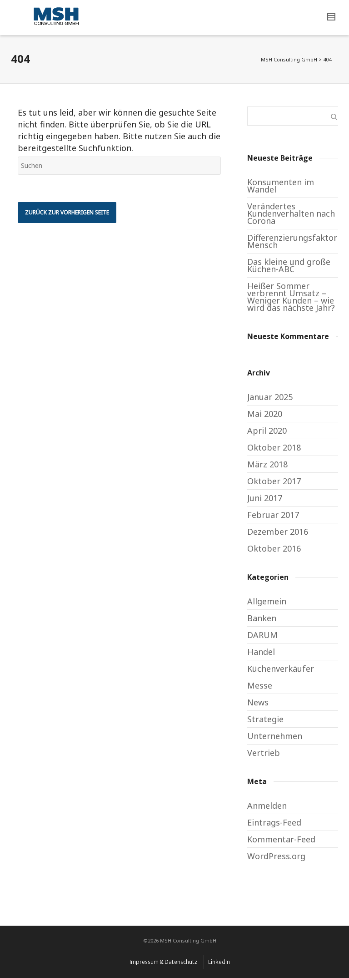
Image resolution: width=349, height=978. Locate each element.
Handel (261, 651)
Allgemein (266, 601)
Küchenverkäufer (280, 668)
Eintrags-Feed (274, 822)
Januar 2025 (270, 396)
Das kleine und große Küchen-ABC (288, 265)
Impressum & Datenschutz (163, 961)
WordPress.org (276, 856)
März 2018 (267, 464)
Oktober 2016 (274, 548)
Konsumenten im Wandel (280, 186)
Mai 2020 (264, 413)
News (258, 702)
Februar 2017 (273, 514)
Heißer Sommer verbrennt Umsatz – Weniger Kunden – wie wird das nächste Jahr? (291, 296)
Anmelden (267, 805)
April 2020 (267, 430)
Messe (259, 685)
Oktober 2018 (274, 447)
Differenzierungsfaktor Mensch (292, 241)
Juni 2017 (264, 497)
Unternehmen (274, 735)
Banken (261, 618)
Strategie (265, 719)
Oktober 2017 (274, 481)
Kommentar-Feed (281, 839)
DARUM (262, 634)
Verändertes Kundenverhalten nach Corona (291, 213)
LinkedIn (219, 961)
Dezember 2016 (277, 531)
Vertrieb (263, 752)
